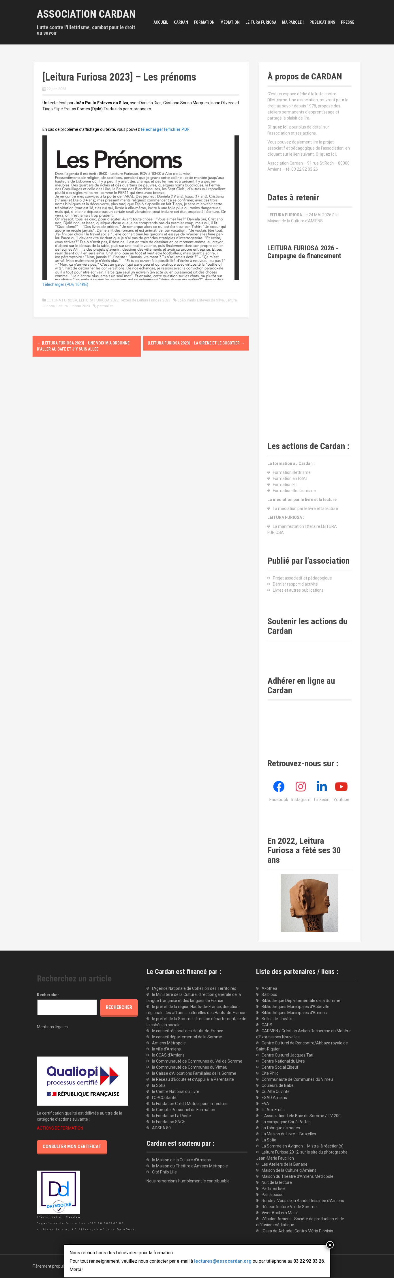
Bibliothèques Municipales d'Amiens (294, 1012)
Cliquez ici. (326, 154)
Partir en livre (274, 1188)
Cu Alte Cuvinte (276, 1091)
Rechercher (48, 994)
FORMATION (204, 22)
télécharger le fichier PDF (165, 129)
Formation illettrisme (292, 472)
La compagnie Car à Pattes (286, 1121)
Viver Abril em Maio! (280, 1212)
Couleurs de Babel (278, 1085)
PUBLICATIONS (322, 22)
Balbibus (269, 994)
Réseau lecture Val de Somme (289, 1206)
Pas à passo (273, 1194)
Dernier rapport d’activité (295, 584)
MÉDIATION (230, 22)
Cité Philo (270, 1073)
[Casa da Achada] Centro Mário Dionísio (297, 1231)
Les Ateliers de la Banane (284, 1164)
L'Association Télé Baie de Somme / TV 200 (301, 1115)
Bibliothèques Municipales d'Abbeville (295, 1006)
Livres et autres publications (298, 590)
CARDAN (181, 22)
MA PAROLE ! (293, 22)
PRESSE (347, 22)
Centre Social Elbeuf (280, 1067)
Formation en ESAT (290, 478)
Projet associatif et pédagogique (302, 578)
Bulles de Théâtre (278, 1018)
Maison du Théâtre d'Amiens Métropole (297, 1176)
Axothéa (269, 988)
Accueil (160, 22)
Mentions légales (52, 1026)
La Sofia (269, 1140)
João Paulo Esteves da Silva (200, 300)
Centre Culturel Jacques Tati (287, 1055)
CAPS (267, 1024)
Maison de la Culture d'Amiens (289, 1170)
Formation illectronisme (294, 490)
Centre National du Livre (283, 1061)
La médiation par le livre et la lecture (305, 508)
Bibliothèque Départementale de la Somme (301, 1000)
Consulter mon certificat (72, 1146)
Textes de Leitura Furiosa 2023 (145, 300)
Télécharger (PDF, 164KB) (65, 284)
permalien (105, 306)
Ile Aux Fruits (273, 1109)
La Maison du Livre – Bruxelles (289, 1134)
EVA (265, 1103)
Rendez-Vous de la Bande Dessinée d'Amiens (303, 1200)
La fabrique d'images (281, 1128)
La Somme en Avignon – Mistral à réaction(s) (303, 1146)
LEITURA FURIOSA (260, 22)
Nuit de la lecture (277, 1182)
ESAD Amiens (274, 1097)
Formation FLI (285, 484)
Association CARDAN (86, 14)
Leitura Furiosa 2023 (73, 306)
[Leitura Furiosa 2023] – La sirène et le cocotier (196, 343)
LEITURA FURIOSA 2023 (99, 300)
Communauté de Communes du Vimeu (297, 1079)
